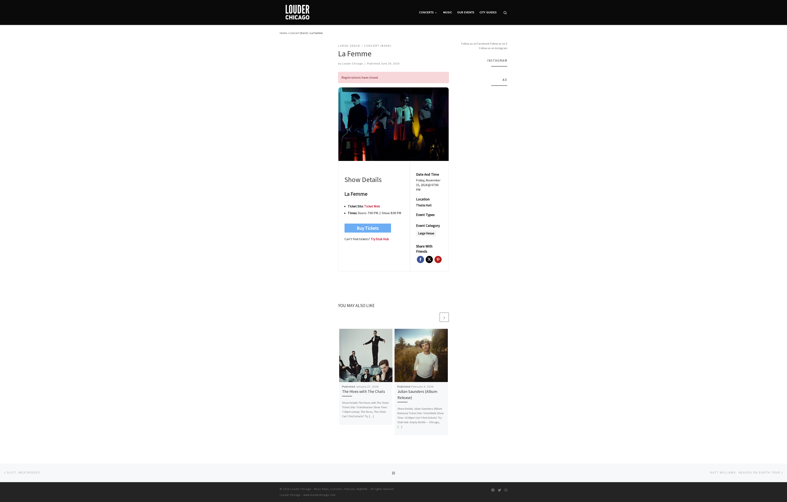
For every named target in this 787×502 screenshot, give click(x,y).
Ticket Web (372, 206)
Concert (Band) (299, 33)
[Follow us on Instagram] (505, 490)
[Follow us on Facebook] (493, 490)
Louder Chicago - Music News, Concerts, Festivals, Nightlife (328, 489)
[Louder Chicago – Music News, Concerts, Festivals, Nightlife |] (297, 11)
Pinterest (438, 259)
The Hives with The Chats (363, 391)
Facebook (420, 259)
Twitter (429, 259)
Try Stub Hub (380, 239)
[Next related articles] (444, 317)
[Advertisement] (483, 151)
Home (283, 33)
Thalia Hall (424, 205)
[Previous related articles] (434, 317)
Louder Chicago (352, 63)
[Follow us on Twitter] (499, 490)
